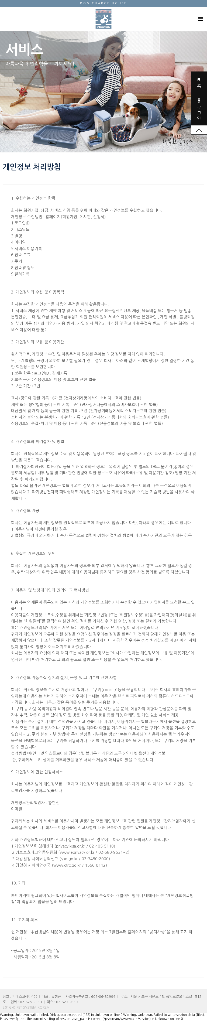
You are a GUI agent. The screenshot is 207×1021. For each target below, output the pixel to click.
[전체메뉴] (200, 19)
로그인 (199, 113)
